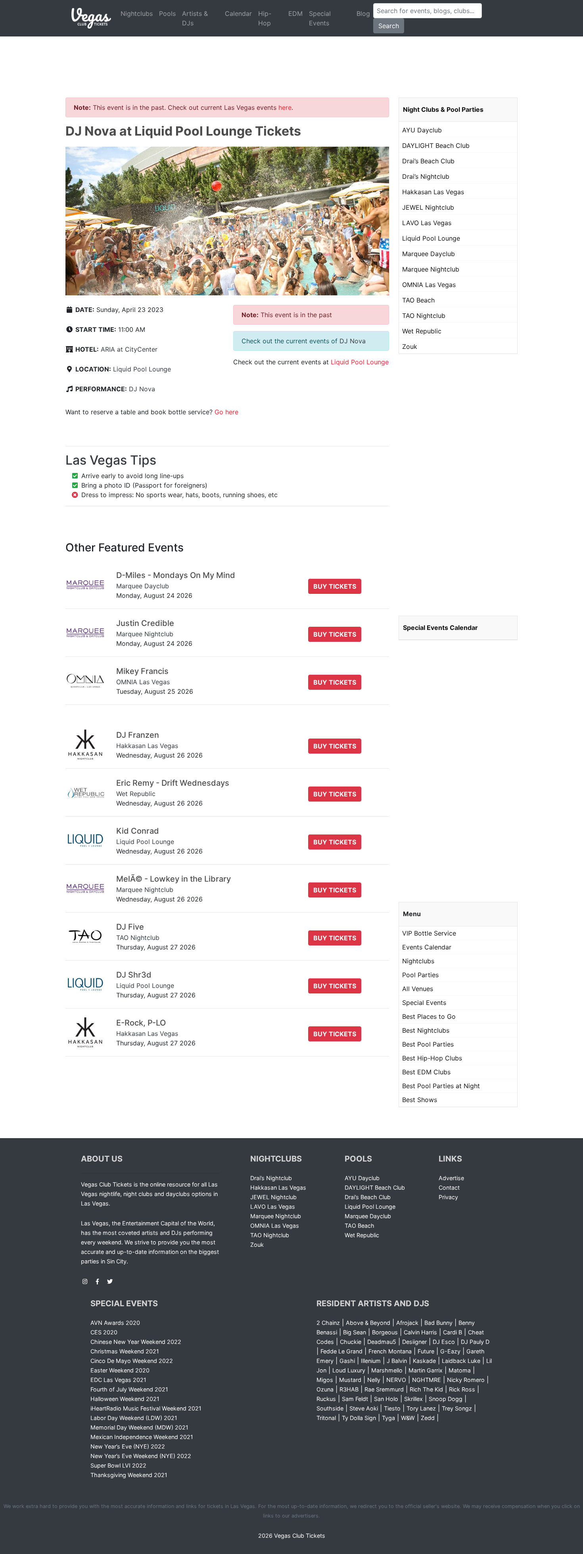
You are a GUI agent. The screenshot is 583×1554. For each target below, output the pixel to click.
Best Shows (419, 1100)
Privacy (448, 1197)
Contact (449, 1187)
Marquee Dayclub (428, 254)
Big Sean (354, 1332)
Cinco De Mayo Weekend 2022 (131, 1360)
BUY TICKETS (334, 586)
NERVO (396, 1379)
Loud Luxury (348, 1370)
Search (388, 26)
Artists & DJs (195, 18)
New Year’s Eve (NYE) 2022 (127, 1446)
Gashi (347, 1360)
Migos (324, 1379)
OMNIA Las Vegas (429, 285)
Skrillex (413, 1398)
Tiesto (392, 1408)
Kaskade (424, 1360)
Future (426, 1351)
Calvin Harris (420, 1332)
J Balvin (397, 1360)
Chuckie (350, 1341)
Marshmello (387, 1370)
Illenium (371, 1360)
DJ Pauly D (475, 1341)
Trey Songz (457, 1408)
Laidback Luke (461, 1360)
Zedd (428, 1417)
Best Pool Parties (428, 1044)
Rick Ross (462, 1389)
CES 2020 (103, 1332)
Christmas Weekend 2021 (124, 1351)
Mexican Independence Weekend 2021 (141, 1436)
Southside (329, 1408)
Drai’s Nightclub (425, 176)
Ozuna (325, 1389)
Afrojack (407, 1322)
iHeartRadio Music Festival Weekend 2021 (145, 1408)
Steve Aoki (363, 1408)
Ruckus (326, 1398)
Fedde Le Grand (341, 1351)
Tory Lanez (421, 1408)
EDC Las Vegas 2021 (118, 1379)
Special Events (320, 18)
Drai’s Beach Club (428, 161)
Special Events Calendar (440, 628)
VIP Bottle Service (429, 933)
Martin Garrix (425, 1370)
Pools (167, 13)
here (285, 107)
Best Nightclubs (425, 1030)
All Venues (417, 989)
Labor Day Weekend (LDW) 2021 (133, 1417)
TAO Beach (418, 300)
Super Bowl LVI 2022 (118, 1465)
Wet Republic (421, 331)
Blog (363, 13)
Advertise (451, 1178)
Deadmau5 (381, 1341)
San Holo (386, 1398)
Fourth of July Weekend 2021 (129, 1389)
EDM (295, 13)
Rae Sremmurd (384, 1389)
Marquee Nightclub (430, 269)
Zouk (409, 346)
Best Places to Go (429, 1016)
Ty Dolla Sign (359, 1417)
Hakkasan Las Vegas (433, 192)
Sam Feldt (355, 1398)
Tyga (388, 1417)
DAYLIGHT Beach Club (436, 145)
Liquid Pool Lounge (142, 369)
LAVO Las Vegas (426, 223)
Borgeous (385, 1332)
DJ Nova (142, 389)
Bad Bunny (438, 1322)
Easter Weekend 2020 (120, 1370)
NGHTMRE (426, 1379)
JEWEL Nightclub (428, 207)
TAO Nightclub (423, 316)
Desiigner (414, 1341)
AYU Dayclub (422, 130)
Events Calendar (426, 947)
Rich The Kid (426, 1389)
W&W (408, 1417)
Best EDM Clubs (426, 1072)
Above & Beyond (368, 1322)
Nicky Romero (466, 1379)
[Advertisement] (291, 57)
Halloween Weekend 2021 (124, 1398)
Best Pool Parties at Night (441, 1086)
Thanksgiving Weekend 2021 (128, 1475)
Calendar (238, 13)
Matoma (460, 1370)
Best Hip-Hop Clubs (432, 1058)
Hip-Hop (264, 18)
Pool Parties (420, 975)
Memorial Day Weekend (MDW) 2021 (139, 1427)
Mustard (350, 1379)
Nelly (373, 1379)
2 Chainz (328, 1322)
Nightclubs (137, 13)
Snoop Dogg (445, 1398)
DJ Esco (444, 1341)
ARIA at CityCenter (129, 349)
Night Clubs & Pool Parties (443, 109)
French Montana (390, 1351)
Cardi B (452, 1332)
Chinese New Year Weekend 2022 (135, 1341)
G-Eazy (450, 1351)
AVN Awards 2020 (115, 1322)
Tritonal (326, 1417)
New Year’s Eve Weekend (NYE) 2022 (140, 1456)
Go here (226, 412)
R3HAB (349, 1389)
